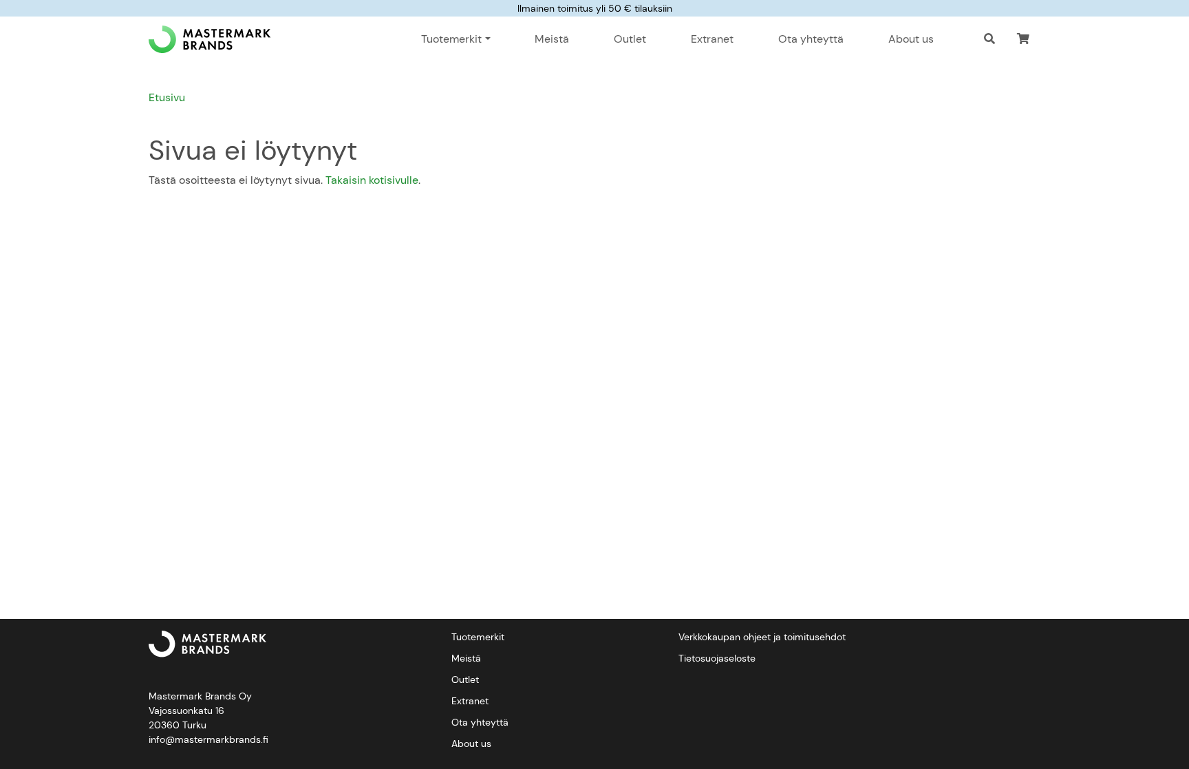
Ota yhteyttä (811, 39)
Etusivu (167, 97)
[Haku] (989, 39)
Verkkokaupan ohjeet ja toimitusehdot (762, 637)
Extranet (712, 39)
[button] (1023, 39)
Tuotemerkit (477, 637)
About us (911, 39)
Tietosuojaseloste (717, 658)
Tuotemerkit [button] (451, 39)
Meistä (552, 39)
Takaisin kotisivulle (371, 180)
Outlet (630, 39)
